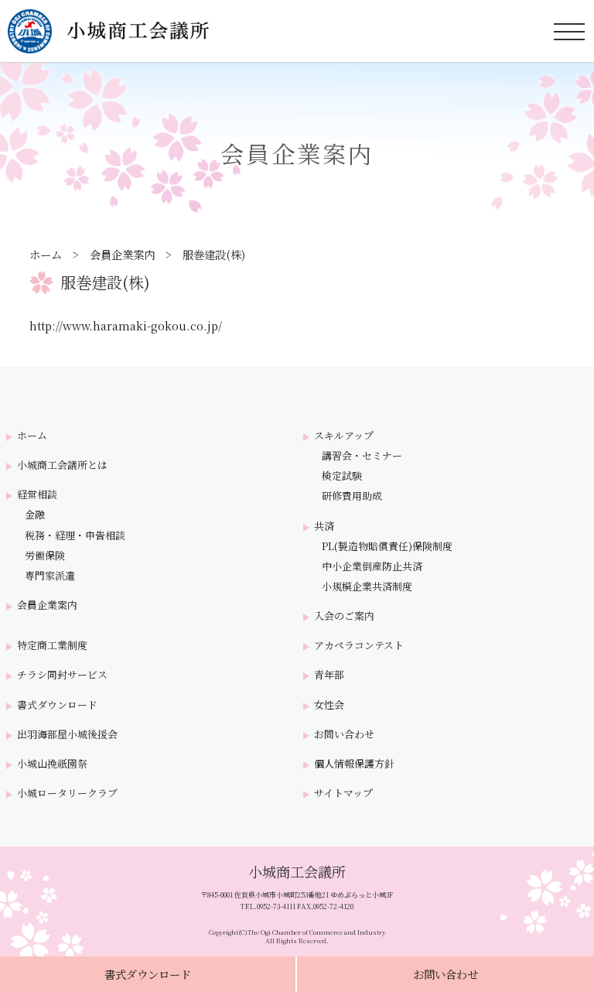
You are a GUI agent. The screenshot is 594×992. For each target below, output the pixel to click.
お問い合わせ (445, 974)
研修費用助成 (352, 496)
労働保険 (45, 556)
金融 (35, 515)
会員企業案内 (122, 254)
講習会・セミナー (362, 456)
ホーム (45, 254)
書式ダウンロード (147, 974)
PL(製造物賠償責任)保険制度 (387, 546)
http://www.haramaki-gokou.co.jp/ (125, 325)
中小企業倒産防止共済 (372, 566)
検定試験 (342, 476)
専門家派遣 (50, 576)
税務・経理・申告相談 (75, 535)
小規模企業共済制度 (367, 586)
